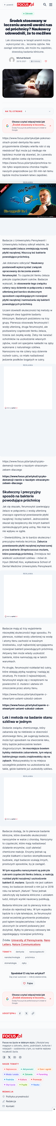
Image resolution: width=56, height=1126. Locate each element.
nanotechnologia (12, 957)
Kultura (23, 1079)
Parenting (43, 1074)
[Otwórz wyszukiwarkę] (44, 4)
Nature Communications (26, 944)
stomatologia (10, 963)
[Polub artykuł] (46, 61)
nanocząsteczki (36, 951)
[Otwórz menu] (51, 4)
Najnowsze (11, 1069)
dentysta (20, 951)
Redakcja (11, 1101)
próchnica (30, 957)
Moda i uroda (12, 1074)
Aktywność (28, 1069)
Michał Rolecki (24, 58)
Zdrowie (28, 1074)
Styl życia (10, 1084)
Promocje (37, 1079)
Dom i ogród (45, 1069)
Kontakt (10, 1106)
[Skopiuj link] (33, 1013)
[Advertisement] (28, 386)
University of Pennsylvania (27, 940)
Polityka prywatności (17, 1096)
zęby (24, 963)
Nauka (36, 1084)
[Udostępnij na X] (26, 1013)
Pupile (24, 1084)
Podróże (10, 1079)
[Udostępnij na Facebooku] (20, 1013)
